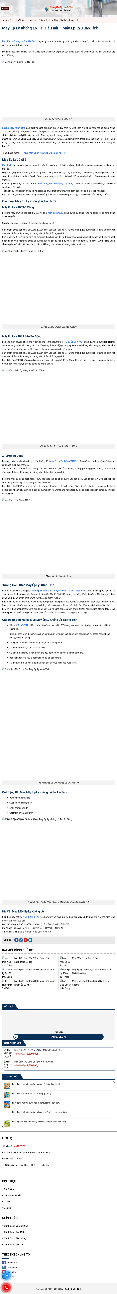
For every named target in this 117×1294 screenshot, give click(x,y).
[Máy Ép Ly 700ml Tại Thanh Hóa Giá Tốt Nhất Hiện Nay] (65, 973)
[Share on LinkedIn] (30, 940)
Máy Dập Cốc (50, 590)
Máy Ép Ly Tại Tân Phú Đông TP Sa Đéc (34, 969)
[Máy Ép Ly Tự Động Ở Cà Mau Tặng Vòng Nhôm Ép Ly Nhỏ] (7, 984)
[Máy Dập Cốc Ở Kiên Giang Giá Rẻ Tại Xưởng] (65, 984)
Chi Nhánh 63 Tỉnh (12, 1195)
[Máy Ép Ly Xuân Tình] (58, 8)
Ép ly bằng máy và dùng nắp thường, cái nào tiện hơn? (36, 1103)
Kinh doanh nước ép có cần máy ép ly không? (32, 1093)
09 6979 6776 (32, 917)
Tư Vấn (7, 1201)
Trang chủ (6, 20)
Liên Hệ (7, 1208)
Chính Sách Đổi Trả (13, 1244)
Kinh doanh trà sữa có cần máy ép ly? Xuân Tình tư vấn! (36, 1084)
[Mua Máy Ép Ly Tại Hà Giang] (65, 961)
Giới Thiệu (8, 1189)
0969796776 (58, 1037)
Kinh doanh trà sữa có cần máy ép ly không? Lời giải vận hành (39, 1112)
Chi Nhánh (20, 20)
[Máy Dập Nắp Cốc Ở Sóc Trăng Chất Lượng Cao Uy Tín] (7, 961)
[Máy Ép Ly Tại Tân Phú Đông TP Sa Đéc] (7, 973)
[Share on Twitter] (21, 940)
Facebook (12, 1262)
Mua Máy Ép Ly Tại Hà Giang (86, 958)
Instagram (12, 1267)
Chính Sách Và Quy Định (15, 1226)
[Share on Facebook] (16, 940)
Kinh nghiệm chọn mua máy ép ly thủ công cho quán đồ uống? (39, 1122)
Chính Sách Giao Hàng (14, 1238)
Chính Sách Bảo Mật (13, 1232)
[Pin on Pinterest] (26, 940)
